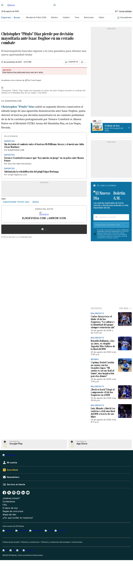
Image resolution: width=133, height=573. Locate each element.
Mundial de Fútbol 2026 (36, 17)
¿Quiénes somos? (11, 498)
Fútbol (101, 17)
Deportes (6, 17)
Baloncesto (89, 17)
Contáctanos (9, 501)
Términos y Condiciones (112, 231)
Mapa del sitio (9, 514)
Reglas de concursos (13, 511)
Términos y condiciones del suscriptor (55, 542)
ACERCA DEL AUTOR (44, 209)
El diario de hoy (10, 508)
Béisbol (54, 17)
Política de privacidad (11, 542)
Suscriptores (126, 17)
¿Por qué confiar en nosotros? (18, 518)
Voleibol (66, 17)
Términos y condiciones (30, 542)
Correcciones (77, 542)
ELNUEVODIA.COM (34, 218)
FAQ (5, 505)
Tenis (77, 17)
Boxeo (17, 17)
